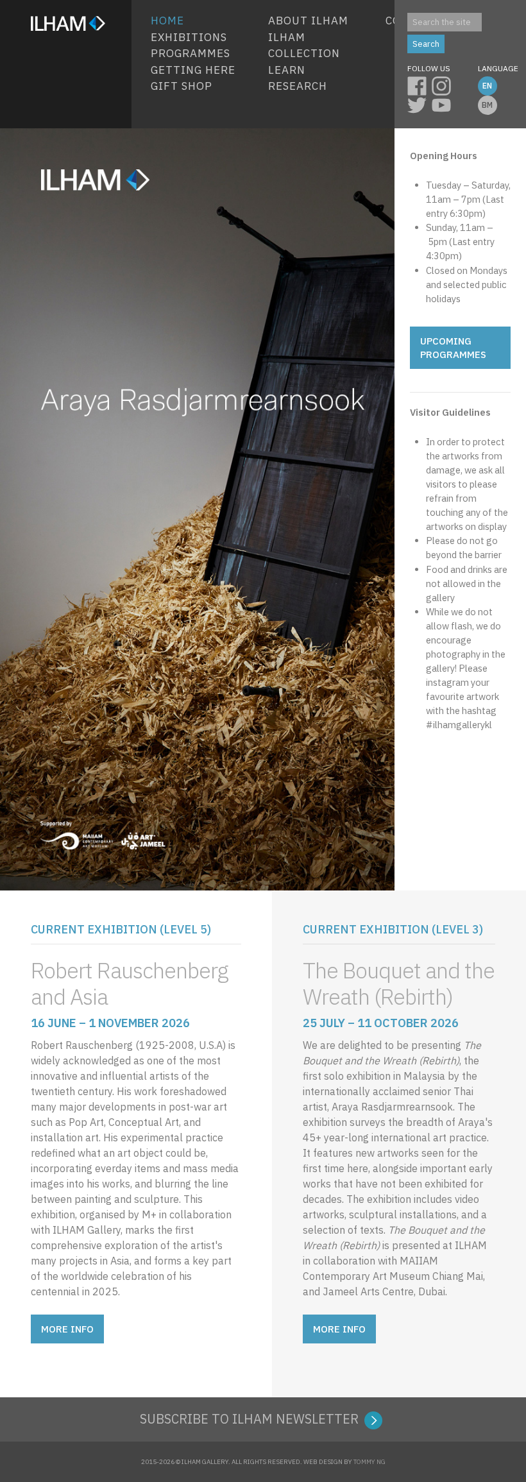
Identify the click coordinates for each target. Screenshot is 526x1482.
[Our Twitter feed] (419, 103)
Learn (286, 70)
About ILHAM (308, 20)
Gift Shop (181, 86)
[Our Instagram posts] (444, 84)
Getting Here (193, 70)
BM (487, 105)
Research (297, 86)
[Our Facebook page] (419, 84)
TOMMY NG (369, 1462)
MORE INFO (67, 1329)
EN (487, 85)
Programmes (190, 53)
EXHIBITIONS (189, 37)
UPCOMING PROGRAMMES (453, 348)
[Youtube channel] (444, 103)
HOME (167, 20)
